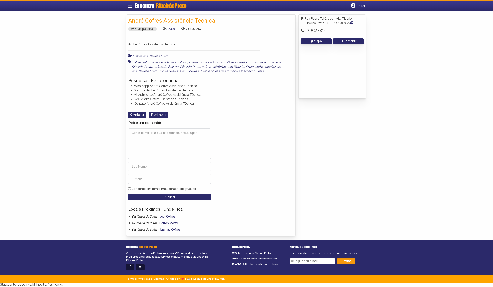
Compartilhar (144, 29)
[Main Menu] (130, 6)
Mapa (318, 41)
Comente (350, 41)
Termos (131, 278)
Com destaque (258, 264)
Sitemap (159, 278)
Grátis (275, 264)
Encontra (161, 5)
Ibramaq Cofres (169, 229)
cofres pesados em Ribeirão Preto (183, 71)
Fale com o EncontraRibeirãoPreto (256, 258)
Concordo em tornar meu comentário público (164, 189)
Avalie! (171, 29)
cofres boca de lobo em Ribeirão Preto (217, 62)
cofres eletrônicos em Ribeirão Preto (228, 66)
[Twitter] (140, 267)
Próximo (157, 115)
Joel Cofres (167, 216)
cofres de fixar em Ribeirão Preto (176, 66)
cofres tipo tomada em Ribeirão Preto (237, 71)
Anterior (138, 115)
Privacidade (145, 278)
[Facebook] (130, 267)
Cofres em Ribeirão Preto (150, 56)
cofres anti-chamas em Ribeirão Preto (159, 62)
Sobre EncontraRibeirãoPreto (253, 253)
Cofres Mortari (169, 223)
